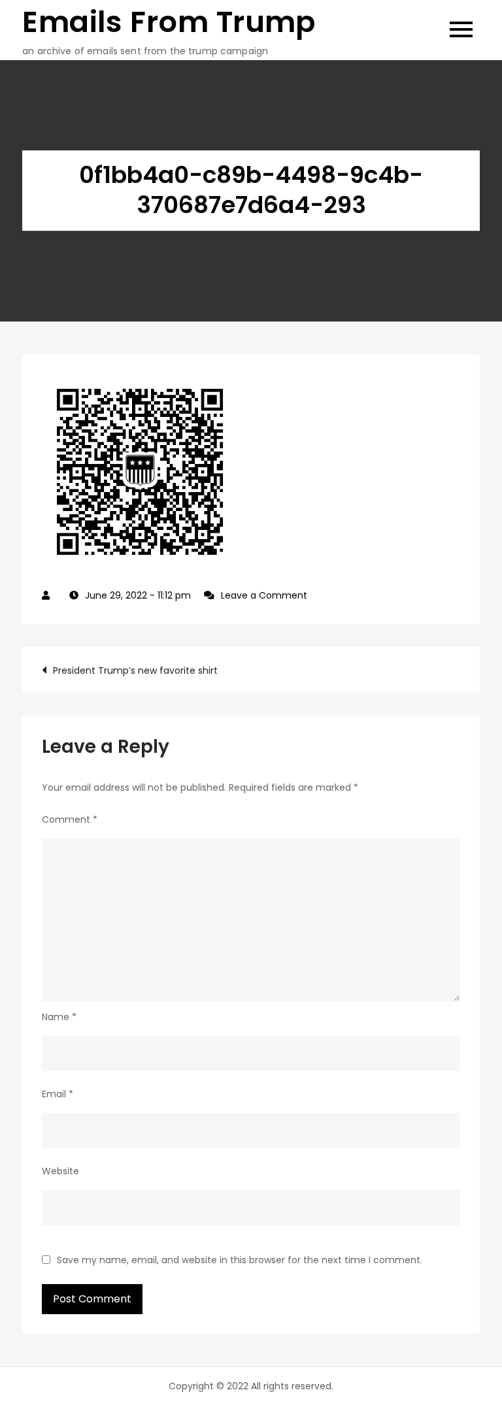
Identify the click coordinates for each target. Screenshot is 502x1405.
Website (60, 1171)
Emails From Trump (169, 21)
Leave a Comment (264, 595)
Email (57, 1093)
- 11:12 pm (138, 595)
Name (59, 1016)
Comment (69, 819)
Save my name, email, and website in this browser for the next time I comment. (239, 1259)
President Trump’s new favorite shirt (135, 670)
